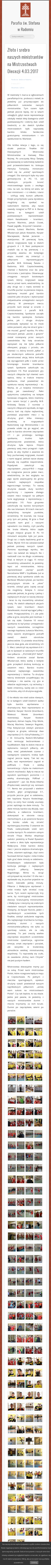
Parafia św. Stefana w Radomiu (21, 80)
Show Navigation (40, 36)
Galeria (21, 88)
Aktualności (15, 88)
